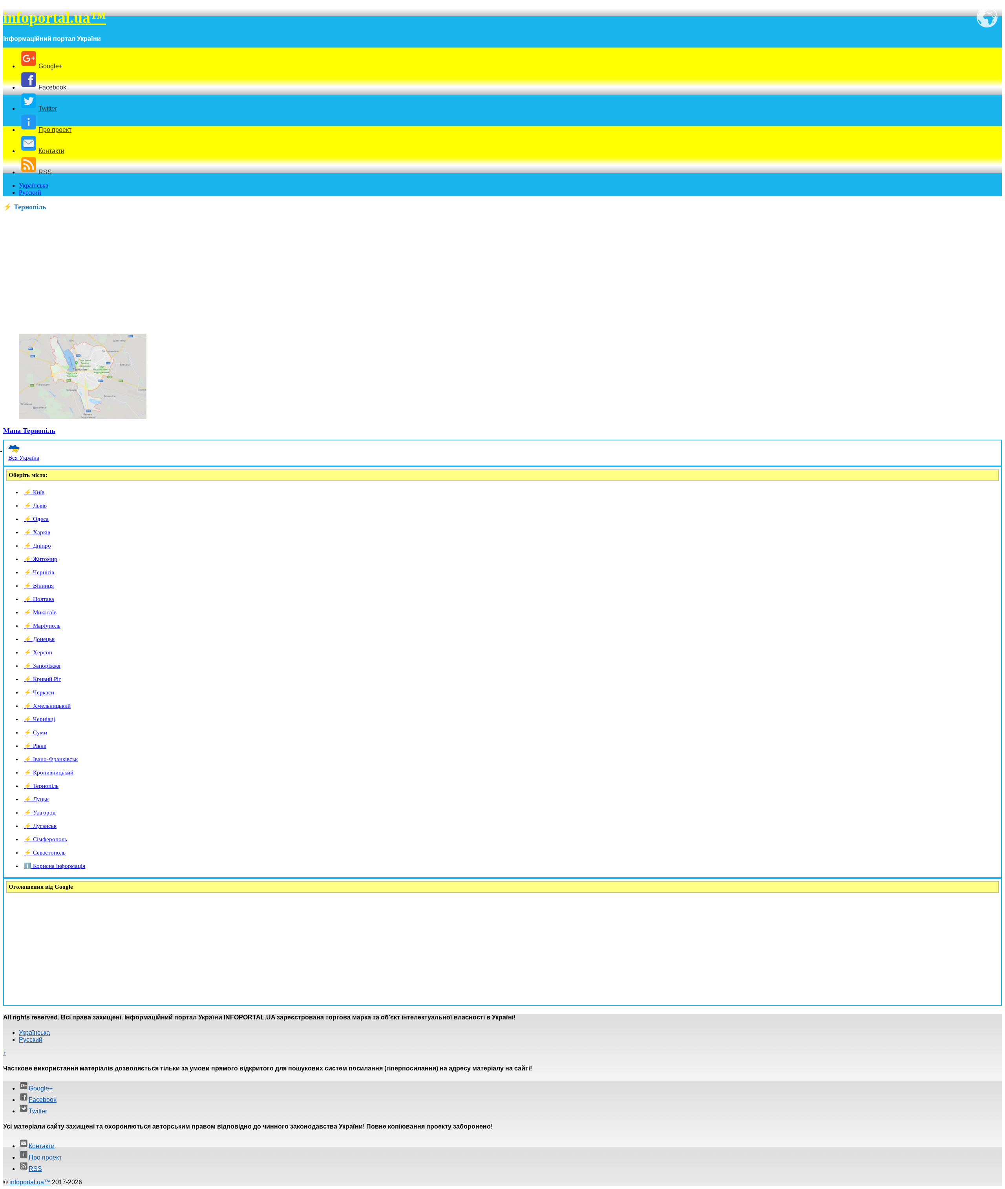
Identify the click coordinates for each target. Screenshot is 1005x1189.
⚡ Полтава (39, 599)
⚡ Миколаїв (40, 612)
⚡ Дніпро (37, 545)
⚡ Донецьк (39, 639)
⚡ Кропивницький (48, 772)
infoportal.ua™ (54, 17)
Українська (33, 185)
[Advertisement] (238, 272)
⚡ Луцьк (36, 799)
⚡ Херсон (38, 652)
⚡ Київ (34, 492)
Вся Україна (23, 458)
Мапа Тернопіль (29, 431)
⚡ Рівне (35, 746)
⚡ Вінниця (39, 586)
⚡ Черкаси (39, 692)
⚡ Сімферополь (45, 839)
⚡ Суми (35, 732)
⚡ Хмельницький (47, 706)
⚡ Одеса (36, 519)
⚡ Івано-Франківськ (51, 759)
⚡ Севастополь (45, 852)
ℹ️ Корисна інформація (54, 866)
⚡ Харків (37, 532)
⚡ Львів (35, 505)
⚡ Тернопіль (41, 786)
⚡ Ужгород (40, 812)
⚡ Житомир (40, 559)
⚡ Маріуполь (42, 626)
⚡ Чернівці (39, 719)
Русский (30, 192)
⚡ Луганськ (40, 826)
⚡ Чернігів (39, 572)
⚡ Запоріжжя (42, 666)
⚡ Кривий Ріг (42, 679)
